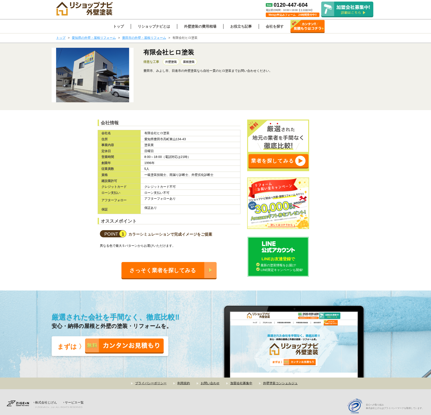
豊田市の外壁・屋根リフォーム (144, 37)
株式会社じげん (46, 402)
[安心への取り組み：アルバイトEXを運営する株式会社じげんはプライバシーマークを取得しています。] (356, 406)
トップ (61, 37)
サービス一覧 (74, 402)
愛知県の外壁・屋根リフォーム (94, 37)
